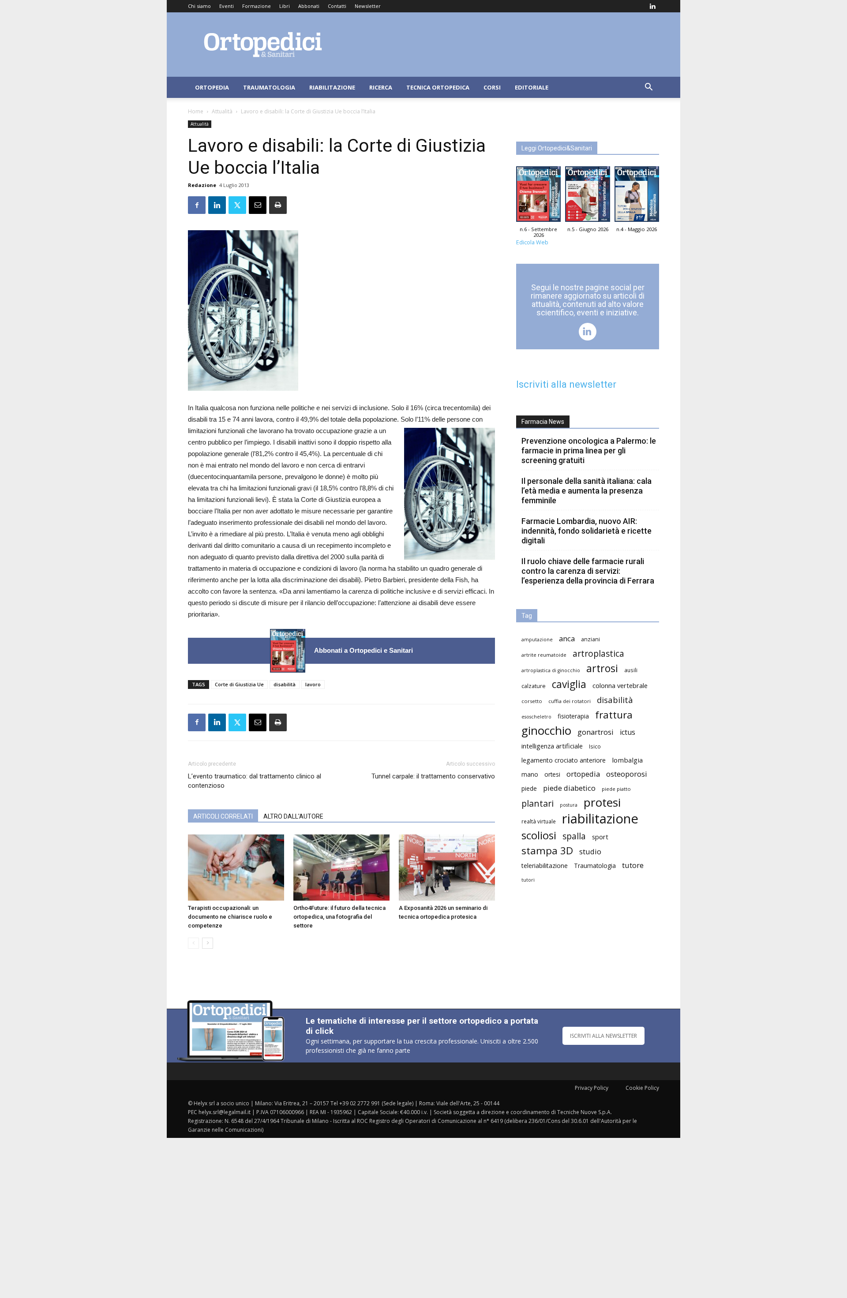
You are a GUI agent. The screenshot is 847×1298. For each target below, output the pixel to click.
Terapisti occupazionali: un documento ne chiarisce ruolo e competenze (230, 917)
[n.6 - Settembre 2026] (287, 651)
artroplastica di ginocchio (550, 670)
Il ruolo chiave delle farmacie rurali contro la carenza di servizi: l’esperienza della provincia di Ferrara (587, 571)
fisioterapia (573, 716)
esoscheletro (536, 717)
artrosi (602, 668)
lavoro (313, 684)
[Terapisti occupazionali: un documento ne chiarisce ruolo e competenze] (236, 867)
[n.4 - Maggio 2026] (637, 196)
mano (529, 774)
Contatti (337, 6)
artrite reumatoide (543, 654)
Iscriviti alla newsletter (566, 384)
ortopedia (583, 773)
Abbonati (308, 6)
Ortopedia (212, 87)
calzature (533, 686)
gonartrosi (595, 732)
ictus (627, 732)
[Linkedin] (652, 6)
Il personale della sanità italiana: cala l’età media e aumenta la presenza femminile (586, 490)
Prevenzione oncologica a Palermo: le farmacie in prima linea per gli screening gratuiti (588, 450)
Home (195, 111)
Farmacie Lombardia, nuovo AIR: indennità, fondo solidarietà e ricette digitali (586, 530)
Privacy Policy (591, 1088)
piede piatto (616, 789)
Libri (284, 6)
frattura (614, 714)
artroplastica (598, 653)
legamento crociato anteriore (563, 760)
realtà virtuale (538, 821)
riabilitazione (600, 818)
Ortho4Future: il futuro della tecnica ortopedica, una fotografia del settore (339, 917)
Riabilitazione (332, 87)
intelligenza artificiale (552, 745)
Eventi (226, 6)
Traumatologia (269, 87)
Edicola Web (532, 242)
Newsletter (368, 6)
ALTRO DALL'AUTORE (293, 816)
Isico (595, 746)
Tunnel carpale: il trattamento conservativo (433, 776)
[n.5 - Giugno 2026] (587, 196)
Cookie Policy (642, 1088)
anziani (590, 639)
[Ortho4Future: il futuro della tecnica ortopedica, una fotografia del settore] (341, 867)
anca (567, 638)
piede (529, 788)
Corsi (492, 87)
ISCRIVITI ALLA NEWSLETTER (603, 1036)
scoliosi (538, 835)
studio (590, 851)
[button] (648, 88)
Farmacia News (542, 421)
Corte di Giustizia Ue (239, 684)
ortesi (552, 774)
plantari (537, 803)
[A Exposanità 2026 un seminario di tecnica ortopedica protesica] (447, 867)
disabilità (285, 684)
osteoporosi (626, 773)
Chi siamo (199, 6)
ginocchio (546, 730)
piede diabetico (569, 788)
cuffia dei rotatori (569, 701)
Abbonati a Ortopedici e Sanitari (363, 650)
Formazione (256, 6)
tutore (633, 865)
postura (568, 805)
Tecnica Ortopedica (437, 87)
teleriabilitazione (544, 865)
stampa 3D (547, 850)
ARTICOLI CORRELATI (223, 816)
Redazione (202, 185)
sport (600, 836)
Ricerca (380, 87)
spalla (574, 836)
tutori (528, 880)
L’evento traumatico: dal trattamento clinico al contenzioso (254, 780)
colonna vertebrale (620, 685)
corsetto (531, 701)
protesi (602, 802)
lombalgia (627, 760)
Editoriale (531, 87)
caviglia (569, 684)
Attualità (222, 111)
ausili (630, 669)
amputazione (537, 639)
